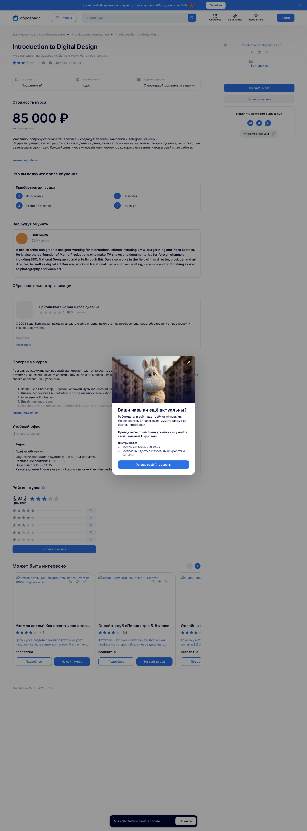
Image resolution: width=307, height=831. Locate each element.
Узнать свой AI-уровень (153, 464)
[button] (188, 362)
